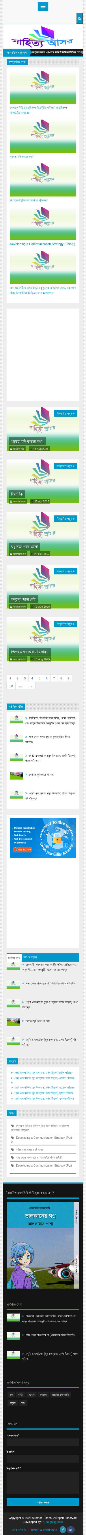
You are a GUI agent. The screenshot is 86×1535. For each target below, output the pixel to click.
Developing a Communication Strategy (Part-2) (42, 244)
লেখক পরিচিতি (19, 1529)
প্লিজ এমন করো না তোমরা (30, 652)
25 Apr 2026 (41, 501)
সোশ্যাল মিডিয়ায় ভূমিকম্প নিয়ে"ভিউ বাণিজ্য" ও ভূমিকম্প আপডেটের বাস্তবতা (38, 110)
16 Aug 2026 (41, 448)
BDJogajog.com (53, 1522)
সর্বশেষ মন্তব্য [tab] (30, 957)
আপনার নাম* (13, 1435)
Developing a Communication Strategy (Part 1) (41, 1167)
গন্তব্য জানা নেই (23, 599)
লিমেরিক (16, 494)
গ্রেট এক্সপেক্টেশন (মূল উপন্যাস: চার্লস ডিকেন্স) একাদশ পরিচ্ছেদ (44, 1098)
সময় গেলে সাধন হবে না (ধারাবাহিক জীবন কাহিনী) (47, 739)
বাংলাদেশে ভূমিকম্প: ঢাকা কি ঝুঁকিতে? (29, 200)
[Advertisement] (43, 355)
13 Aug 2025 (42, 659)
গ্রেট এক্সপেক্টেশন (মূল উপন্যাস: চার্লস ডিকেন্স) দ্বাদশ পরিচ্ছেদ (43, 1093)
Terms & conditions (44, 1529)
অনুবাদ (12, 1403)
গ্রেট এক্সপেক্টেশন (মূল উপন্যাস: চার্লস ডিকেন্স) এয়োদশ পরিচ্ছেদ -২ (42, 1080)
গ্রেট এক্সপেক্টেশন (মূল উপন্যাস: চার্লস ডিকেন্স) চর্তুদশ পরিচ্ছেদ (43, 1072)
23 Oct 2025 (41, 554)
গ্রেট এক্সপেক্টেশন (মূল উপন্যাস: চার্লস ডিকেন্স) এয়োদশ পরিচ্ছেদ (44, 1087)
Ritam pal (18, 448)
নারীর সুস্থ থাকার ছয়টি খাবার (29, 1149)
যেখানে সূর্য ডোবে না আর (41, 774)
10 (11, 685)
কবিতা (20, 1394)
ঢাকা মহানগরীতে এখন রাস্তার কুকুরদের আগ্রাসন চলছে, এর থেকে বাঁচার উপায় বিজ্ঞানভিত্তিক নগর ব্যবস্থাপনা (43, 290)
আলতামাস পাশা (19, 501)
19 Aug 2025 (42, 606)
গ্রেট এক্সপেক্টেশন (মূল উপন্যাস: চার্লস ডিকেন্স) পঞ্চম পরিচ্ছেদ (50, 758)
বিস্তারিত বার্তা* (14, 1468)
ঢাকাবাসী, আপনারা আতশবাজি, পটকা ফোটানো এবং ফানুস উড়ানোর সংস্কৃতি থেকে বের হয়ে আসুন (50, 720)
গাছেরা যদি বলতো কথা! (22, 156)
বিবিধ (23, 1403)
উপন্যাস (43, 1394)
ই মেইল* (11, 1452)
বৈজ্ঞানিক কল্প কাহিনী (60, 1394)
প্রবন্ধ (31, 1394)
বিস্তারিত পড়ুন (65, 413)
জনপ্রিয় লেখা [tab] (14, 957)
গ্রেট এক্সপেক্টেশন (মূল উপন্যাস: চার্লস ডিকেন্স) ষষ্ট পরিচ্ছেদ (50, 795)
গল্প (11, 1394)
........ (21, 685)
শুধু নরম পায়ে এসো (24, 546)
